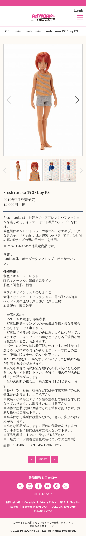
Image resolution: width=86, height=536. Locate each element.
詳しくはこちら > (43, 493)
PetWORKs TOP (43, 511)
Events (14, 506)
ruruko (17, 31)
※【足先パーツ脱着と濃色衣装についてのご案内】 (40, 439)
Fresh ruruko (33, 31)
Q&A (62, 502)
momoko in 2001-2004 (35, 506)
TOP (6, 31)
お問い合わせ (13, 502)
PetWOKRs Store (19, 246)
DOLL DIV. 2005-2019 (64, 506)
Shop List (75, 502)
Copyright (30, 502)
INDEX (43, 459)
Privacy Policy (48, 502)
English (78, 10)
